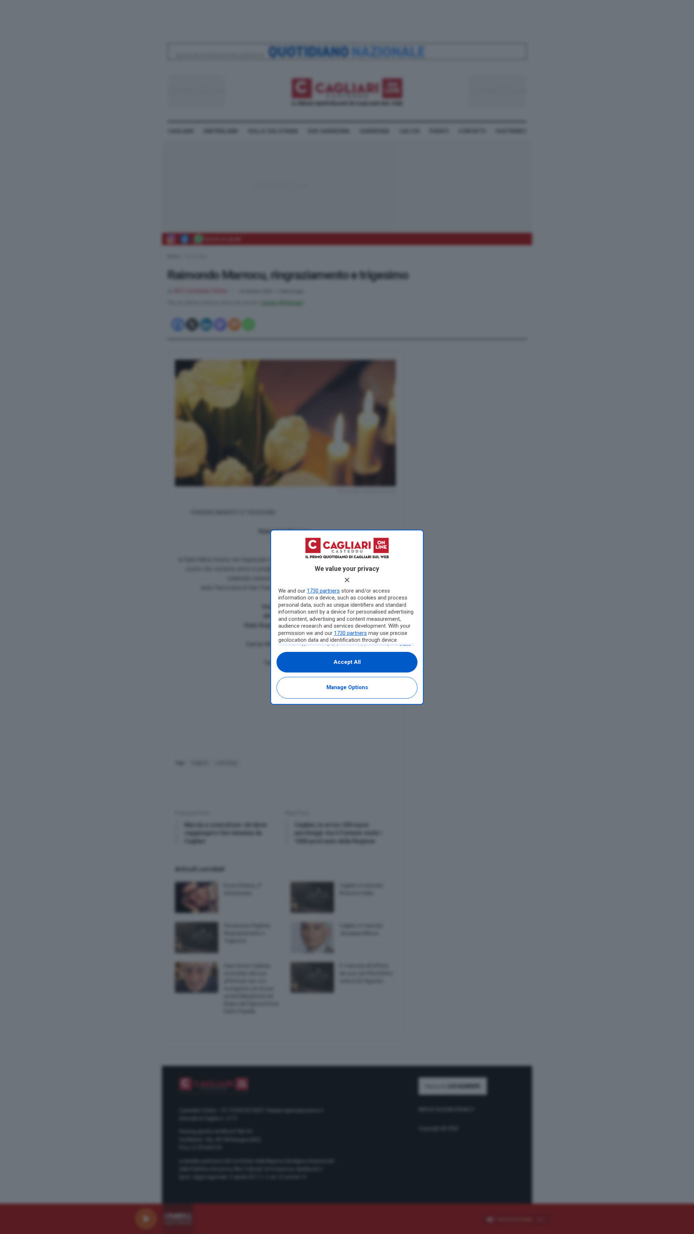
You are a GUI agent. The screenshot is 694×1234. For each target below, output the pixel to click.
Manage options (347, 687)
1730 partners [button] (323, 591)
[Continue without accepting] (347, 580)
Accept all (347, 662)
